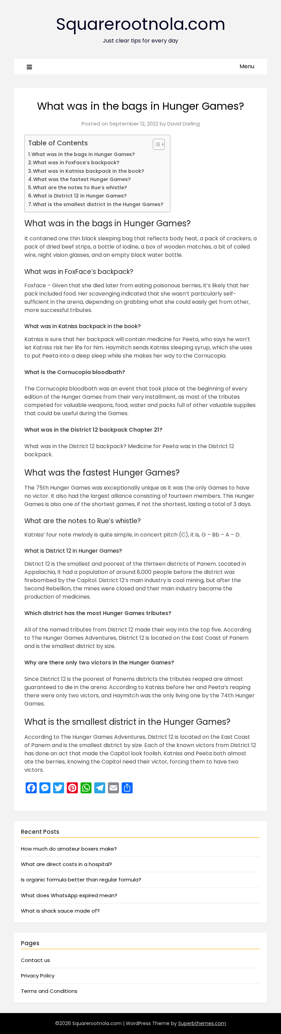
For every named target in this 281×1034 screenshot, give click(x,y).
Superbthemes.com (202, 1023)
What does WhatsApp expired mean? (69, 895)
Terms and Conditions (49, 991)
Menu (247, 66)
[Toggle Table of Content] (155, 144)
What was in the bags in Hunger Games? (83, 154)
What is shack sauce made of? (60, 910)
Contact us (35, 960)
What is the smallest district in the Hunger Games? (98, 204)
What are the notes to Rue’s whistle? (80, 187)
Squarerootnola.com (140, 24)
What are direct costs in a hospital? (66, 864)
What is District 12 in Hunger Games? (79, 195)
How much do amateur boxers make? (69, 848)
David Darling (183, 123)
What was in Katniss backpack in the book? (88, 171)
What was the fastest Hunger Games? (82, 179)
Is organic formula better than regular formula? (81, 879)
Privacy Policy (37, 975)
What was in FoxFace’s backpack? (76, 162)
